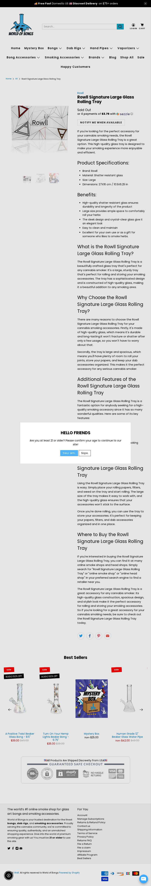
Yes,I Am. (69, 453)
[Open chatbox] (143, 879)
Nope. (84, 453)
